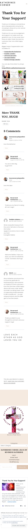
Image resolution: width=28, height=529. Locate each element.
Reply (6, 148)
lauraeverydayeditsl (17, 137)
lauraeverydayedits (16, 178)
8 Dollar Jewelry (9, 54)
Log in (14, 455)
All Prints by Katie (10, 56)
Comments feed (14, 460)
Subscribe (22, 467)
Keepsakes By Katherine (12, 52)
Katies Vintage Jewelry (12, 60)
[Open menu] (26, 4)
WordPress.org (14, 462)
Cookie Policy (14, 522)
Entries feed (14, 457)
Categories (14, 443)
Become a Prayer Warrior (14, 435)
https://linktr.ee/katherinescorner (13, 68)
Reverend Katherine (14, 157)
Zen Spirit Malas (9, 58)
